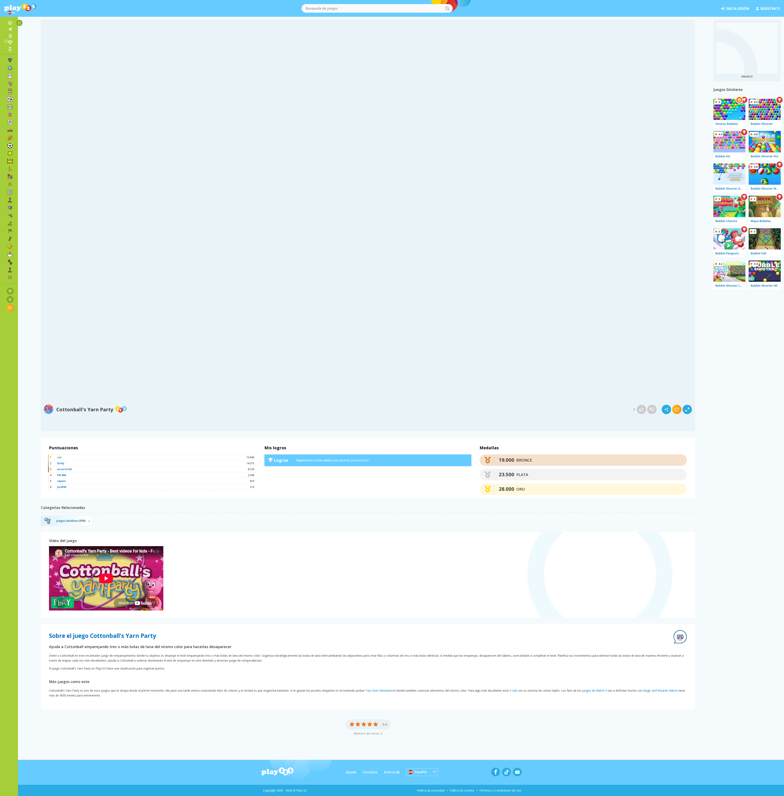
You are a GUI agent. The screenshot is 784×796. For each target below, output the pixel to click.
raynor (61, 481)
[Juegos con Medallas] (10, 299)
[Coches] (10, 130)
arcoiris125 (64, 469)
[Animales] (10, 262)
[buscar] (447, 8)
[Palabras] (10, 192)
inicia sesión (737, 8)
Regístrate (304, 460)
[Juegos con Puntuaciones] (10, 291)
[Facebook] (495, 772)
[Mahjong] (10, 76)
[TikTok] (506, 772)
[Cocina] (10, 254)
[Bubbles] (10, 83)
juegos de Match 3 (594, 690)
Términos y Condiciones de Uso (500, 790)
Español (421, 772)
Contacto (370, 772)
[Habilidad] (10, 239)
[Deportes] (10, 138)
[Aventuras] (10, 246)
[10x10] (10, 107)
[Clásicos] (10, 223)
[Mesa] (10, 208)
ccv (59, 457)
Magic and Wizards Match (660, 690)
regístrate (770, 8)
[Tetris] (10, 177)
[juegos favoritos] (10, 307)
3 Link (513, 690)
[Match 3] (10, 60)
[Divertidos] (10, 153)
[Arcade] (10, 200)
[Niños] (10, 184)
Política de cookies (462, 790)
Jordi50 (61, 487)
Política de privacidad (431, 790)
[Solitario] (10, 99)
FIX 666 (61, 475)
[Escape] (10, 169)
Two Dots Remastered (380, 690)
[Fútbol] (10, 146)
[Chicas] (10, 278)
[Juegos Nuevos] (10, 29)
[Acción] (10, 215)
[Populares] (10, 36)
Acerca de (392, 772)
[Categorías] (10, 49)
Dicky (60, 463)
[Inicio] (10, 23)
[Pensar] (10, 115)
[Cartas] (10, 91)
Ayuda (351, 772)
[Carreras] (10, 231)
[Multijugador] (10, 270)
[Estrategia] (10, 161)
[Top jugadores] (10, 42)
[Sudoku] (10, 122)
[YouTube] (517, 772)
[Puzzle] (10, 68)
